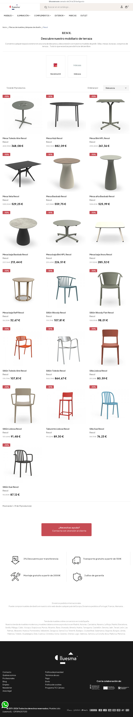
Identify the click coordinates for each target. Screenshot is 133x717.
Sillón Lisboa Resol (12, 428)
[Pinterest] (103, 670)
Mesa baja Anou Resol (100, 254)
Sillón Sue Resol (11, 487)
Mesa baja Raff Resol (13, 312)
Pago (47, 678)
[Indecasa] (77, 66)
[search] (45, 7)
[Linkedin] (109, 670)
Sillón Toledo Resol (55, 370)
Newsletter (7, 688)
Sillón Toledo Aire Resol (14, 370)
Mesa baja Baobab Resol (15, 254)
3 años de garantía (94, 575)
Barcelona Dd (56, 74)
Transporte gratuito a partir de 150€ (102, 558)
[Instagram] (115, 670)
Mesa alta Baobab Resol (101, 196)
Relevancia (110, 88)
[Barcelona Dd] (55, 66)
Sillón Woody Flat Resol (101, 312)
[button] (66, 529)
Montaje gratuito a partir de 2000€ (42, 575)
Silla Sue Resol (96, 428)
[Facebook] (97, 670)
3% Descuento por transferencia (41, 558)
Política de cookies (53, 684)
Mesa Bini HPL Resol (99, 138)
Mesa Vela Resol (11, 196)
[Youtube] (120, 670)
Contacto (7, 672)
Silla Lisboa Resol (98, 370)
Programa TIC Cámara (54, 688)
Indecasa (77, 74)
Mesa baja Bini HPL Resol (58, 254)
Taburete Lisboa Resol (57, 428)
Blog (5, 681)
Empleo (6, 684)
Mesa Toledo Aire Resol (14, 138)
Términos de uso (52, 675)
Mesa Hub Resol (54, 138)
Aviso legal (7, 691)
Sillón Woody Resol (56, 312)
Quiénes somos (9, 675)
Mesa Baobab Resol (56, 196)
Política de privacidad (54, 672)
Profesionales (9, 678)
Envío (47, 681)
